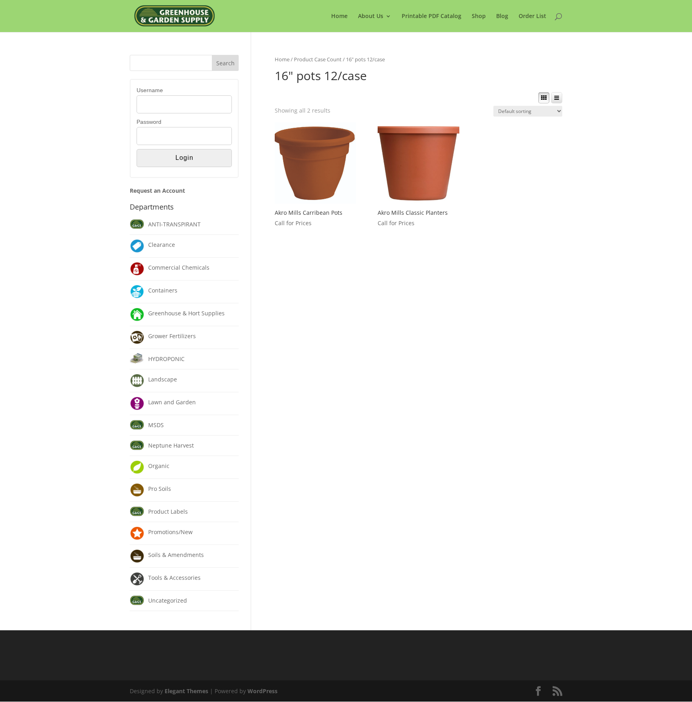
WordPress (262, 691)
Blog (502, 16)
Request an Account (157, 190)
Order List (532, 16)
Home (339, 16)
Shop (479, 16)
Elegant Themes (186, 691)
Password (149, 122)
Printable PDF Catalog (431, 16)
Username (150, 90)
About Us (370, 16)
